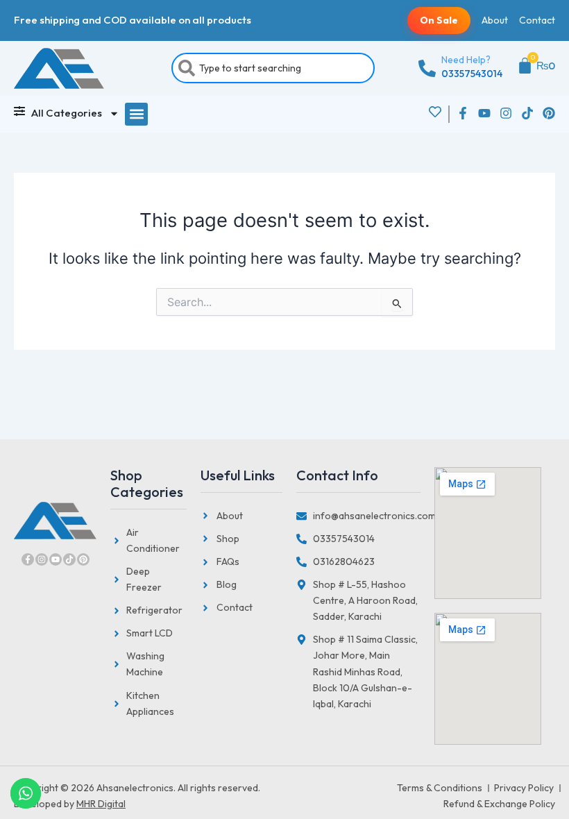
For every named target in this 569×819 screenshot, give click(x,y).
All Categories (66, 112)
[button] (136, 114)
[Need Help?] (427, 68)
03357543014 (471, 73)
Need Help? (466, 59)
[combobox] (273, 68)
